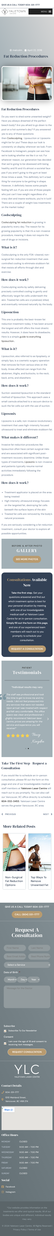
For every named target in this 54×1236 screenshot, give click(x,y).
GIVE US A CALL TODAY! (21, 4)
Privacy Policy (20, 1229)
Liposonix (29, 461)
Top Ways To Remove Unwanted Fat (39, 881)
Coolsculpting (14, 138)
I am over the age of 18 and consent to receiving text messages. (27, 1043)
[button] (6, 718)
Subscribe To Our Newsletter (22, 1030)
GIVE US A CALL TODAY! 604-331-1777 (27, 906)
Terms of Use (34, 1229)
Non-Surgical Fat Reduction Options (14, 881)
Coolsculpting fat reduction (17, 222)
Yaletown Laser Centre (34, 788)
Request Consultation (27, 1052)
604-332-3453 (10, 801)
